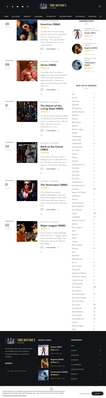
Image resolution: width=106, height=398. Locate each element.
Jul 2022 (7, 188)
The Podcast (54, 20)
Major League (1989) (52, 225)
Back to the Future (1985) (51, 148)
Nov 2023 (8, 68)
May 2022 (8, 228)
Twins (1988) (48, 65)
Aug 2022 (8, 149)
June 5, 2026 (88, 39)
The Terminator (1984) (53, 184)
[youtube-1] (17, 6)
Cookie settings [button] (85, 393)
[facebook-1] (7, 6)
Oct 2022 (8, 109)
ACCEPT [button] (97, 393)
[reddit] (22, 6)
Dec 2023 (8, 27)
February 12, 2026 (89, 54)
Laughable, (88, 28)
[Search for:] (20, 371)
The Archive (44, 20)
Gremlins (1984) (50, 24)
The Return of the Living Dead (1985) (51, 107)
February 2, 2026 (89, 71)
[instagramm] (27, 6)
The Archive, (88, 43)
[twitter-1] (12, 6)
